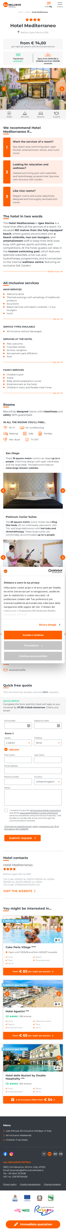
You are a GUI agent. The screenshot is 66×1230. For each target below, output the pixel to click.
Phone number (11, 777)
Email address (11, 766)
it (44, 1154)
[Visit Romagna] (44, 1211)
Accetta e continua (33, 634)
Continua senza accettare (33, 656)
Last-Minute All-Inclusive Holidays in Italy (29, 1130)
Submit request (20, 838)
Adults (7, 738)
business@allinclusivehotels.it (26, 1170)
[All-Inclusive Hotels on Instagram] (11, 1155)
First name (9, 755)
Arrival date (9, 720)
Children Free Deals (17, 1139)
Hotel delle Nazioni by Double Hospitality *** (26, 1077)
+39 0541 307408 (16, 1173)
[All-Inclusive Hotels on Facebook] (5, 1155)
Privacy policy (10, 1184)
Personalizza (31, 645)
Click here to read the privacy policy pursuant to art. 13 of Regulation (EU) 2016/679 (31, 827)
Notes (7, 787)
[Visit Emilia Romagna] (23, 1210)
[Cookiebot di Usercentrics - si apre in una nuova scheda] (48, 571)
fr (60, 1154)
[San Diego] (33, 491)
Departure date (41, 720)
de (55, 1154)
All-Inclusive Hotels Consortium (45, 810)
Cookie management (30, 1184)
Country (38, 777)
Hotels (27, 12)
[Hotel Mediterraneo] (33, 89)
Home (20, 12)
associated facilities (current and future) (39, 813)
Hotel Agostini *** (17, 1011)
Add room (14, 749)
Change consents (52, 1184)
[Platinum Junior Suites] (33, 557)
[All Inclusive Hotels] (12, 5)
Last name (39, 755)
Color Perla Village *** (21, 947)
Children (38, 738)
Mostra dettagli (47, 624)
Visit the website (17, 891)
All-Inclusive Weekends (18, 1135)
